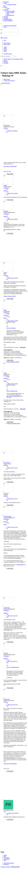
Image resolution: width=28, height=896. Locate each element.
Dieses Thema (7, 43)
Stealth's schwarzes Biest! (10, 296)
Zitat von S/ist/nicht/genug (13, 667)
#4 (7, 279)
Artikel (5, 47)
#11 (7, 662)
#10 (7, 617)
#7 (7, 469)
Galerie (5, 49)
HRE (5, 856)
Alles (5, 40)
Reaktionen (6, 188)
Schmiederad (7, 857)
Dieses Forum (7, 44)
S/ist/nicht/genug (20, 564)
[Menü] (1, 23)
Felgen (5, 855)
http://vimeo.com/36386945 (10, 166)
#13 (7, 814)
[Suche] (15, 56)
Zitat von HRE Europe (12, 391)
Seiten (5, 51)
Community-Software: (10, 866)
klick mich (22, 347)
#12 (7, 706)
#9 (7, 528)
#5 (7, 323)
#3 (7, 220)
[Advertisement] (14, 100)
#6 (7, 386)
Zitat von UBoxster (11, 328)
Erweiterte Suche (8, 53)
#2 (7, 194)
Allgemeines (6, 859)
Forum (5, 48)
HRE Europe (7, 79)
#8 (7, 500)
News (5, 860)
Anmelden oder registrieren (10, 25)
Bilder (5, 318)
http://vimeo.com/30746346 (10, 763)
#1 (7, 132)
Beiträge (6, 128)
